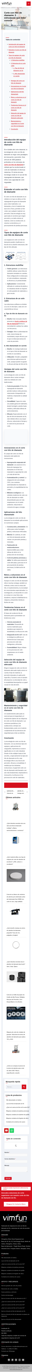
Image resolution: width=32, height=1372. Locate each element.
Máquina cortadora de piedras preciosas (17, 1111)
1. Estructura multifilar (17, 60)
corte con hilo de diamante (13, 164)
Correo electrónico (10, 1159)
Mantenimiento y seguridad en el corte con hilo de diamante (17, 123)
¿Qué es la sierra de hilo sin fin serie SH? (13, 1304)
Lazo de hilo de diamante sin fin (15, 1103)
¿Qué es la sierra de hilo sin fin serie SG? (18, 1107)
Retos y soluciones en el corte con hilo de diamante (18, 100)
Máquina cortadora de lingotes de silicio (17, 1118)
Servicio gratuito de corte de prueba (11, 1285)
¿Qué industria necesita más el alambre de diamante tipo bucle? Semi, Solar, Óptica (16, 964)
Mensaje (7, 1165)
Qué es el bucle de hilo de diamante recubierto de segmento (15, 1315)
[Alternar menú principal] (28, 3)
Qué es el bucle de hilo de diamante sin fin (13, 1311)
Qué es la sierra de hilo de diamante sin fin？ (14, 1298)
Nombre (7, 1152)
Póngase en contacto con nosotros (16, 785)
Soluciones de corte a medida (9, 1289)
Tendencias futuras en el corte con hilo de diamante (18, 107)
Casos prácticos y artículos (8, 1292)
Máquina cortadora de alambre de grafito (17, 1114)
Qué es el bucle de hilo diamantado (11, 1319)
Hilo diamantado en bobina (13, 1100)
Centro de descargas (7, 1295)
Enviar (8, 1178)
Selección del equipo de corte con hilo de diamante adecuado (18, 115)
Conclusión (14, 129)
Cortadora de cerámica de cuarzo (15, 1122)
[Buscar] (24, 1087)
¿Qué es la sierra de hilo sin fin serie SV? (13, 1308)
